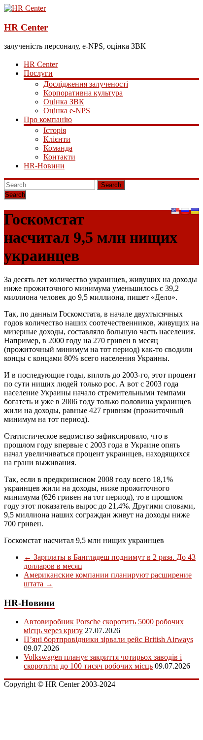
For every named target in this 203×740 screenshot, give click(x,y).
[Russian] (184, 211)
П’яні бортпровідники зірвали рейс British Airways (108, 639)
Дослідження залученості (85, 84)
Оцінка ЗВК (63, 101)
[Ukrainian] (194, 211)
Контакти (59, 157)
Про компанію (48, 119)
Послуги (38, 73)
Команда (57, 148)
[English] (174, 211)
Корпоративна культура (83, 93)
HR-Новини (44, 165)
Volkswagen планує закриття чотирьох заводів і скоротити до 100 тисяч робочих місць (103, 661)
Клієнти (56, 139)
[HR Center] (25, 8)
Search (111, 185)
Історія (54, 130)
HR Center (26, 27)
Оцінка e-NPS (66, 110)
